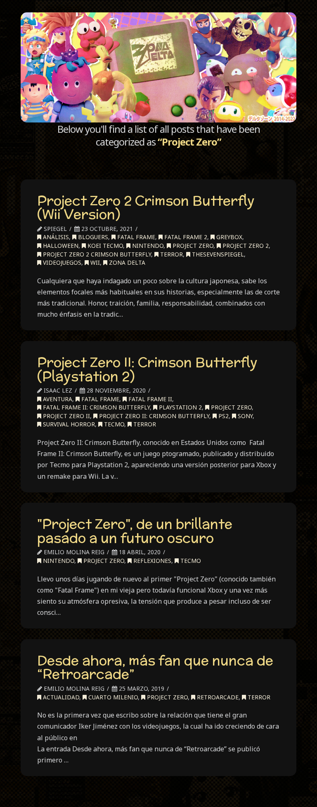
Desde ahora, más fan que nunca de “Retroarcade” (155, 667)
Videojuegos (61, 262)
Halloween (59, 245)
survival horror (68, 424)
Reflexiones (151, 561)
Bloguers (92, 237)
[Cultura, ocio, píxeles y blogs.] (158, 67)
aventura (56, 399)
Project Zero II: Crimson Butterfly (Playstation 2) (147, 369)
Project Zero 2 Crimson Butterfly (96, 254)
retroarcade (217, 697)
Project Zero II (65, 416)
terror (170, 254)
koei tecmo (104, 245)
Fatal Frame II (149, 399)
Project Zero (192, 245)
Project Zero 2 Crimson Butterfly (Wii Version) (146, 207)
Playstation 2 (179, 407)
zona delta (126, 262)
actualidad (60, 697)
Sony (244, 416)
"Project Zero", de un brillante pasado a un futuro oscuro (134, 530)
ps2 (223, 416)
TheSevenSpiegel (217, 254)
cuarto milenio (112, 697)
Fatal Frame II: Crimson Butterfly (95, 407)
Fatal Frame (135, 237)
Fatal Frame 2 (185, 237)
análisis (55, 237)
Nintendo (146, 245)
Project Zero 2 (245, 245)
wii (94, 262)
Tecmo (113, 424)
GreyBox (228, 237)
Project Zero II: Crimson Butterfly (153, 416)
